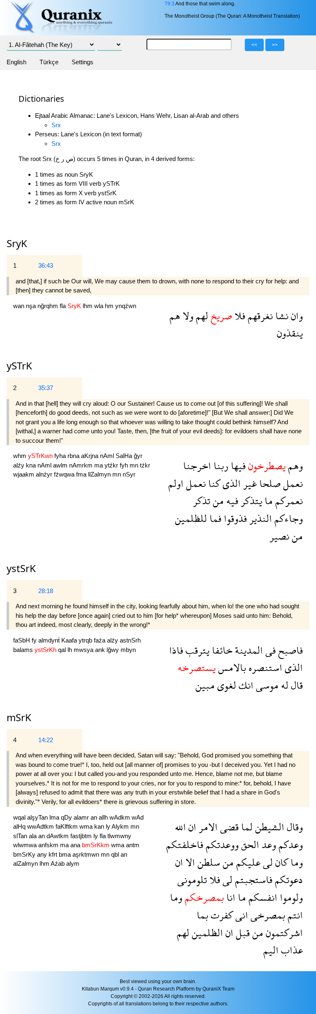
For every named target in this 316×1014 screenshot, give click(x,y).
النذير (259, 518)
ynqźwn (125, 305)
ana (76, 844)
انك (244, 685)
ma (99, 465)
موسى (266, 685)
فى (269, 650)
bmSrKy (25, 854)
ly (109, 826)
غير (249, 483)
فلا (238, 315)
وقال (293, 827)
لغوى (225, 685)
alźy (19, 465)
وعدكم (289, 844)
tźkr (145, 465)
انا (229, 897)
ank (101, 649)
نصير (279, 536)
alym (72, 863)
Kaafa (70, 640)
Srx (56, 125)
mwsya (84, 649)
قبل (241, 932)
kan (100, 826)
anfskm (49, 844)
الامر (207, 827)
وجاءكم (287, 518)
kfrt (54, 854)
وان (295, 315)
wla (99, 305)
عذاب (291, 950)
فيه (231, 500)
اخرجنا (197, 465)
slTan (21, 835)
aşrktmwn (86, 854)
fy (35, 640)
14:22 (45, 739)
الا (189, 862)
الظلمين (206, 932)
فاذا (176, 650)
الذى (230, 483)
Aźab (58, 863)
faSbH (22, 640)
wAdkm (120, 817)
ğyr (138, 455)
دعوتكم (287, 879)
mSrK (19, 717)
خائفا (220, 650)
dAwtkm (58, 835)
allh (104, 817)
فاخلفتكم (184, 844)
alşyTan (38, 817)
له (283, 685)
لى (266, 862)
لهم (200, 315)
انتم (294, 915)
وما (295, 862)
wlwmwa (25, 844)
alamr (82, 817)
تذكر (201, 500)
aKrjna (90, 455)
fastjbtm (81, 835)
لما (246, 827)
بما (202, 915)
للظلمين (191, 518)
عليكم (247, 862)
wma (86, 826)
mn (135, 465)
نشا (280, 315)
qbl (116, 854)
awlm (61, 465)
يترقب (196, 650)
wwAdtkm (41, 826)
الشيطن (268, 827)
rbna (74, 455)
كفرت (220, 915)
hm (110, 305)
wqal (20, 817)
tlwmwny (119, 835)
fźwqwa (65, 474)
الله (180, 827)
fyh (125, 465)
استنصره (264, 667)
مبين (205, 685)
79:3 (169, 4)
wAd (138, 817)
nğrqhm (48, 305)
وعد (267, 844)
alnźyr (45, 474)
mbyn (128, 649)
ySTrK (19, 365)
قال (295, 685)
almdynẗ (49, 640)
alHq (20, 826)
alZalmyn (26, 863)
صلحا (269, 483)
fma (82, 474)
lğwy (114, 649)
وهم (294, 465)
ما (267, 500)
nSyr (129, 474)
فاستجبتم (252, 879)
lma (55, 817)
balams (24, 649)
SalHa (125, 455)
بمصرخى (266, 915)
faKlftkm (67, 826)
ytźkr (112, 465)
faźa (100, 640)
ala (33, 835)
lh (70, 649)
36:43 (45, 265)
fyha (60, 455)
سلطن (207, 862)
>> (275, 45)
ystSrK (21, 568)
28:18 (45, 590)
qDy (67, 817)
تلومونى (192, 879)
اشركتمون (283, 932)
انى (240, 915)
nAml (108, 455)
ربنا (219, 465)
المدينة (247, 650)
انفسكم (261, 897)
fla (63, 305)
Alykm (121, 826)
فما (214, 518)
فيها (237, 465)
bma (65, 854)
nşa (31, 305)
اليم (271, 950)
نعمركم (288, 500)
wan (19, 305)
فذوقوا (234, 518)
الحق (249, 844)
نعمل (292, 483)
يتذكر (250, 500)
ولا (186, 315)
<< (254, 45)
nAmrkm (81, 465)
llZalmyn (100, 474)
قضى (228, 827)
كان (280, 862)
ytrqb (86, 640)
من (217, 500)
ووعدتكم (221, 844)
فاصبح (289, 650)
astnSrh (130, 640)
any (43, 854)
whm (20, 455)
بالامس (231, 667)
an (95, 817)
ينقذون (290, 333)
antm (132, 844)
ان (191, 827)
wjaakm (24, 474)
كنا (213, 483)
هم (175, 315)
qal (62, 649)
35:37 (45, 387)
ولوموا (290, 897)
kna (31, 465)
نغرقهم (259, 315)
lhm (88, 305)
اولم (176, 483)
